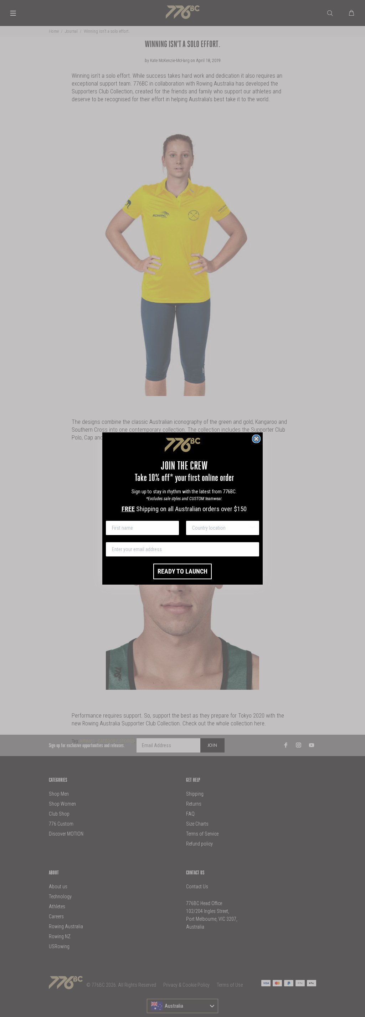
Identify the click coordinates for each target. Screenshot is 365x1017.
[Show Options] (252, 528)
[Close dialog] (256, 438)
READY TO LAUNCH (182, 571)
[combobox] (220, 528)
